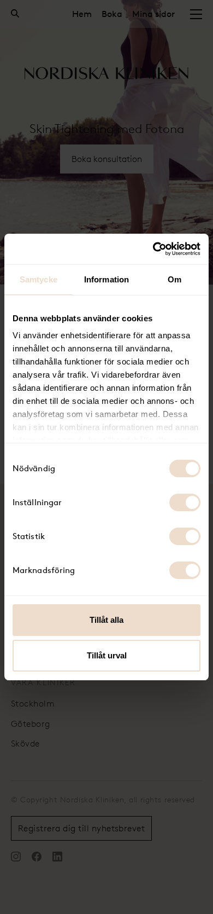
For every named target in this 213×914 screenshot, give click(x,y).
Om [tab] (174, 279)
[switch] (184, 502)
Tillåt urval (107, 655)
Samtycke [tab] (38, 279)
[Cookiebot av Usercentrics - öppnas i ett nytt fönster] (153, 249)
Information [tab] (106, 279)
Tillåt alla (106, 619)
